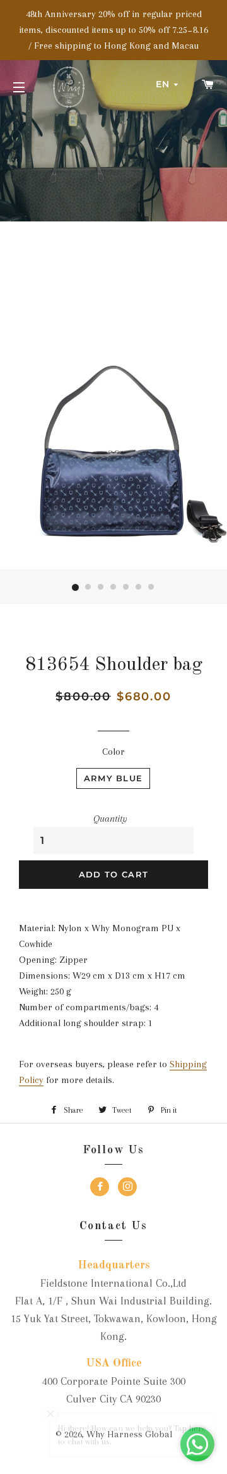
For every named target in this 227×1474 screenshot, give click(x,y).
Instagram (127, 1188)
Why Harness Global (129, 1434)
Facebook (99, 1188)
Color (113, 751)
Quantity (110, 818)
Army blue (113, 778)
